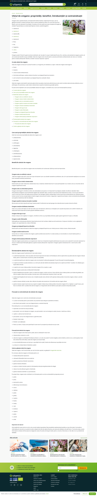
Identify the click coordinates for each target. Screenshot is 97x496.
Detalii (77, 470)
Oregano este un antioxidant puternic (24, 101)
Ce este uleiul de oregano (19, 90)
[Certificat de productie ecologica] (20, 479)
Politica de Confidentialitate (40, 480)
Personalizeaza (77, 493)
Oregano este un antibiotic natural (23, 97)
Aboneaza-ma (83, 468)
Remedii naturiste (19, 13)
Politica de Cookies (38, 484)
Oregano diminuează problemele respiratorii (26, 116)
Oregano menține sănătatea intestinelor (25, 105)
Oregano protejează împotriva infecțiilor (25, 112)
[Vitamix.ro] (16, 4)
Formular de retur (55, 484)
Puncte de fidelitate (38, 482)
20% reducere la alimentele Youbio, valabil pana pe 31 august (23, 1)
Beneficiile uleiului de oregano (20, 94)
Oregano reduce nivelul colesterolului (24, 99)
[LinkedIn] (21, 485)
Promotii (49, 8)
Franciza (68, 8)
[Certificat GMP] (11, 479)
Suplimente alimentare (16, 8)
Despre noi (36, 476)
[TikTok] (17, 485)
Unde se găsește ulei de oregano (21, 126)
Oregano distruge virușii (21, 108)
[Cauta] (64, 4)
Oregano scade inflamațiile (21, 110)
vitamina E (15, 36)
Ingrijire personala (34, 8)
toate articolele (84, 437)
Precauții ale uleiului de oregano (23, 123)
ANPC (35, 488)
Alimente (26, 8)
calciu (14, 49)
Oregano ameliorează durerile (22, 114)
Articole (84, 8)
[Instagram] (14, 485)
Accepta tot (92, 493)
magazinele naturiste (56, 350)
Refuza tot (85, 493)
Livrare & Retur (54, 478)
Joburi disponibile (76, 8)
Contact (52, 486)
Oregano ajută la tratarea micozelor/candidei (26, 103)
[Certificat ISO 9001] (15, 479)
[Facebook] (11, 485)
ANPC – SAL (36, 490)
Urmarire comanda (55, 482)
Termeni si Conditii (38, 478)
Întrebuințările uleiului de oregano (22, 119)
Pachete (43, 8)
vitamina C (16, 31)
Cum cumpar (54, 476)
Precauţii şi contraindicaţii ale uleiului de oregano (25, 121)
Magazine (61, 8)
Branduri (55, 8)
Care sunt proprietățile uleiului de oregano (24, 92)
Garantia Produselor (55, 480)
